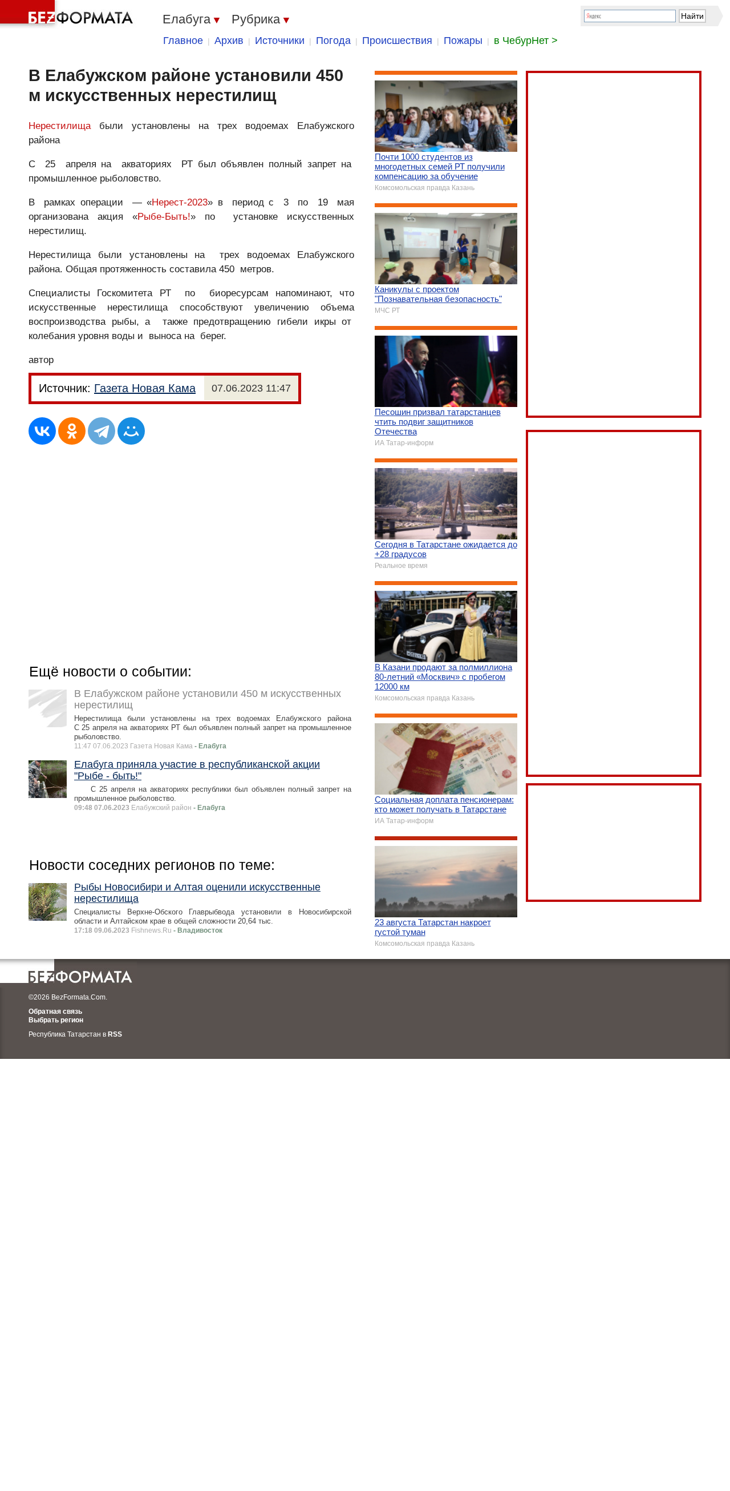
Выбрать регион (56, 1020)
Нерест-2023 (180, 202)
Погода (333, 40)
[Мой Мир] (131, 431)
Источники (280, 40)
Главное (183, 40)
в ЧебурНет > (526, 40)
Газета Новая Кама (145, 388)
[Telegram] (101, 431)
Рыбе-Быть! (163, 216)
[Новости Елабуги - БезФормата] (68, 14)
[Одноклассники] (72, 431)
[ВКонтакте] (42, 431)
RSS (115, 1034)
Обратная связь (55, 1012)
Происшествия (397, 40)
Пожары (463, 40)
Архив (229, 40)
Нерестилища (60, 125)
